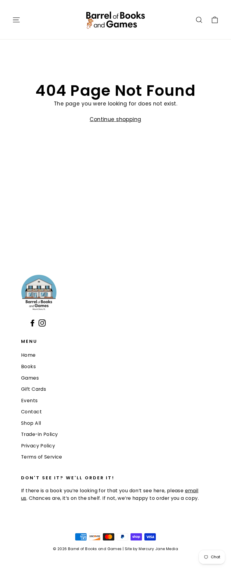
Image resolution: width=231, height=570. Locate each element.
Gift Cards (33, 389)
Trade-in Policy (39, 434)
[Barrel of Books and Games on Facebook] (32, 323)
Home (28, 355)
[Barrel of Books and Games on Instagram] (42, 323)
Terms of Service (41, 456)
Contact (31, 411)
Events (29, 400)
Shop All (31, 423)
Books (28, 366)
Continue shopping (115, 119)
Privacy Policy (38, 445)
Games (30, 377)
